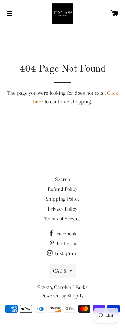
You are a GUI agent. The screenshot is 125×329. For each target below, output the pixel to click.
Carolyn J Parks (71, 287)
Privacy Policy (62, 209)
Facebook (66, 233)
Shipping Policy (62, 199)
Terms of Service (62, 218)
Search (62, 179)
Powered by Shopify (62, 296)
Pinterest (66, 243)
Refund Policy (62, 189)
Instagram (66, 253)
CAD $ (59, 271)
